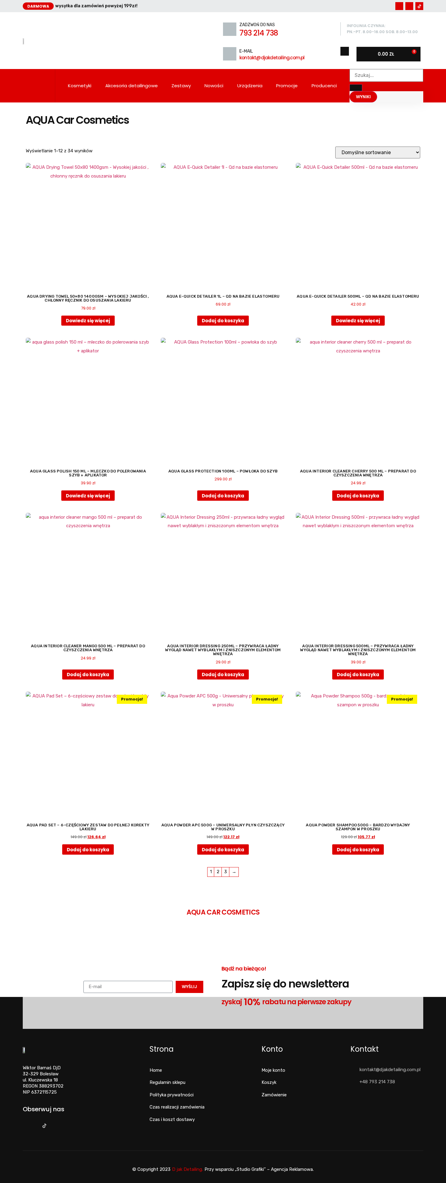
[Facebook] (399, 6)
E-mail (246, 51)
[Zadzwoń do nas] (229, 29)
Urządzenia (249, 85)
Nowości (213, 85)
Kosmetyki (79, 85)
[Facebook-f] (24, 1125)
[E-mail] (229, 54)
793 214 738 (258, 33)
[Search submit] (356, 87)
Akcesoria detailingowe (131, 85)
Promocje (287, 85)
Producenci (324, 85)
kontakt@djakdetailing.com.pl (272, 57)
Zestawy (181, 85)
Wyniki (363, 97)
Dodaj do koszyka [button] (223, 320)
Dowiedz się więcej (88, 320)
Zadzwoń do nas (257, 24)
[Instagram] (409, 6)
